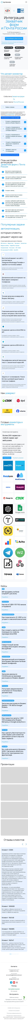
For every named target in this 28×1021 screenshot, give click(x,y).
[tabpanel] (14, 320)
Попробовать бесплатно (14, 38)
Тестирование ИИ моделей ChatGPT (14, 1001)
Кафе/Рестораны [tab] (14, 245)
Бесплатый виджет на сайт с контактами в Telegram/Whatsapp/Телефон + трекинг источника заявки (13, 261)
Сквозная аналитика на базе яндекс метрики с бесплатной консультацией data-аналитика (13, 313)
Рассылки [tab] (11, 247)
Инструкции (14, 991)
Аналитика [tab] (24, 243)
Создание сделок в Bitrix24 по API (13, 346)
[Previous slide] (22, 844)
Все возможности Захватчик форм (11, 117)
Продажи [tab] (17, 243)
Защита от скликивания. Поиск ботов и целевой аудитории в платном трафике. (13, 379)
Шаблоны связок (14, 997)
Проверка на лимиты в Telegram (14, 999)
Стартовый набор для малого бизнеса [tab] (11, 241)
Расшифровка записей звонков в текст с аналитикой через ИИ (14, 361)
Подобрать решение (18, 458)
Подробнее (5, 597)
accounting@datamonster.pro (14, 975)
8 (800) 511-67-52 (14, 971)
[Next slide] (26, 844)
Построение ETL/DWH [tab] (7, 250)
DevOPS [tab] (16, 250)
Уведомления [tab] (4, 247)
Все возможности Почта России (10, 155)
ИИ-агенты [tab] (4, 243)
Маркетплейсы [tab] (5, 245)
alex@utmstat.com (14, 979)
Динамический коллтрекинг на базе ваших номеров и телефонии (13, 280)
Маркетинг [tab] (11, 243)
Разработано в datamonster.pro (14, 1017)
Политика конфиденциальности (14, 1013)
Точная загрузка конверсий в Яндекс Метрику (13, 297)
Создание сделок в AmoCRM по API (13, 331)
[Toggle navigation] (26, 2)
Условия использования (14, 1010)
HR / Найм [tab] (18, 247)
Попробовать (6, 458)
